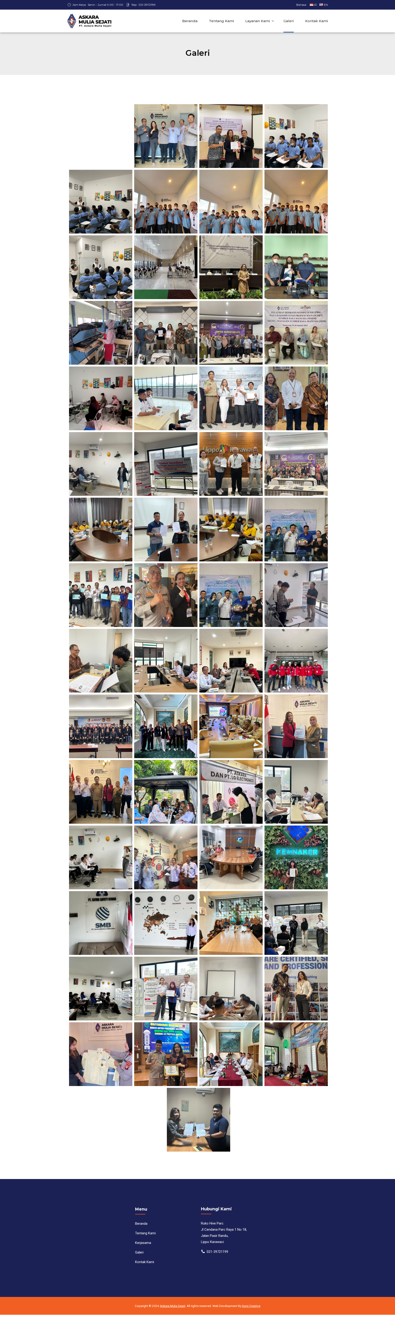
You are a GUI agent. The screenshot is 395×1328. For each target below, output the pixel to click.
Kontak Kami (316, 21)
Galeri (288, 21)
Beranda (190, 21)
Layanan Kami (257, 21)
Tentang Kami (221, 21)
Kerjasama (143, 1243)
